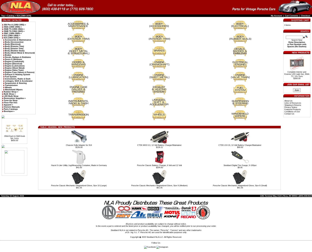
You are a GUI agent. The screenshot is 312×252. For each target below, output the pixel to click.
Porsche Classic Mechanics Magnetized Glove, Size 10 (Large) (79, 185)
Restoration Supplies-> (15, 98)
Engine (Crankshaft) (14, 61)
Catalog (10, 16)
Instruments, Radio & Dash (18, 79)
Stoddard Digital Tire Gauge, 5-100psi (240, 165)
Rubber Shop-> (11, 92)
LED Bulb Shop (11, 96)
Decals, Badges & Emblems (18, 57)
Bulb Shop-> (10, 94)
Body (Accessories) (14, 42)
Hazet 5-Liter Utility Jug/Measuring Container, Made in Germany (79, 165)
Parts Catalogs (11, 109)
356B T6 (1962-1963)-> (14, 31)
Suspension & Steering (16, 83)
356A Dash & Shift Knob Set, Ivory (14, 137)
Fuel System (11, 77)
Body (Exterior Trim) (14, 46)
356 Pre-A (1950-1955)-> (15, 25)
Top (3, 16)
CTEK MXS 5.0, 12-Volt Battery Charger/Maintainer (159, 145)
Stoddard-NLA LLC (155, 237)
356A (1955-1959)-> (13, 27)
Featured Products (292, 109)
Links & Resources (292, 103)
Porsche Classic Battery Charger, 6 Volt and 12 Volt (159, 165)
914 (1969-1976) (24, 16)
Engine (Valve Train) (14, 70)
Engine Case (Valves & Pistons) (19, 72)
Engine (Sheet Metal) (15, 68)
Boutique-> (9, 111)
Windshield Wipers (14, 90)
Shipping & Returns (292, 105)
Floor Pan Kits (10, 102)
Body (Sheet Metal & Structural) (20, 53)
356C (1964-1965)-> (13, 33)
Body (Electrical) (13, 44)
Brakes (8, 55)
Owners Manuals (12, 107)
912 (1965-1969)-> (12, 35)
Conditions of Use (292, 111)
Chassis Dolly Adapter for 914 (79, 145)
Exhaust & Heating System (17, 74)
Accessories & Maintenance (18, 40)
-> (12, 38)
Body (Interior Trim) (14, 48)
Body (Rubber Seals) (15, 51)
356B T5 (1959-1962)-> (14, 29)
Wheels (8, 87)
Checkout (305, 16)
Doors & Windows (13, 59)
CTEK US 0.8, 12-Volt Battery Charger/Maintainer (239, 145)
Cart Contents (291, 16)
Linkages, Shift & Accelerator (18, 81)
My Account (276, 16)
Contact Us (289, 114)
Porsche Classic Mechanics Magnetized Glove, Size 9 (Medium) (159, 185)
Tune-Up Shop (11, 100)
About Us (288, 101)
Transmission (11, 85)
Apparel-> (8, 105)
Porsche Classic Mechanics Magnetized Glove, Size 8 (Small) (240, 185)
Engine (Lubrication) (15, 66)
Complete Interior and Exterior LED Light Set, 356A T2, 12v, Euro (296, 74)
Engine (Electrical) (13, 64)
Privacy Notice (290, 107)
